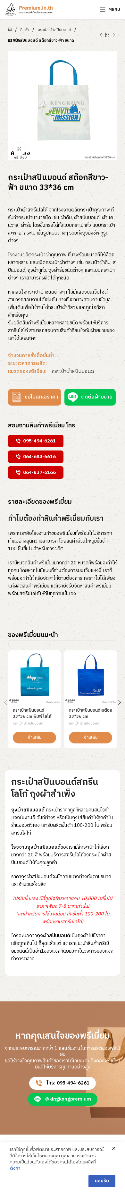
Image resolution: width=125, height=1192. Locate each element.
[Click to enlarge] (19, 148)
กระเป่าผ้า (36, 292)
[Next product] (114, 35)
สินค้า (24, 30)
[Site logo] (29, 9)
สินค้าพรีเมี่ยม (41, 563)
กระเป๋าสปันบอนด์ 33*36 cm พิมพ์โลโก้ (32, 713)
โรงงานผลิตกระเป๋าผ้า (29, 255)
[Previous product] (101, 35)
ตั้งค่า (15, 1168)
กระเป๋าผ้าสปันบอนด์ (54, 30)
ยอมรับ (102, 1181)
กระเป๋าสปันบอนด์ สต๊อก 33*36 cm (90, 713)
